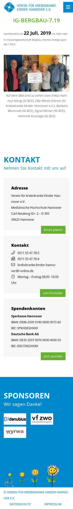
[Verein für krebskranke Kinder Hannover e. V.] (30, 7)
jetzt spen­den (53, 356)
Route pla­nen (53, 230)
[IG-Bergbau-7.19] (36, 73)
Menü (68, 7)
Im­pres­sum (52, 504)
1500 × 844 (61, 33)
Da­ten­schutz (20, 504)
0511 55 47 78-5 (28, 253)
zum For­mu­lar (53, 293)
